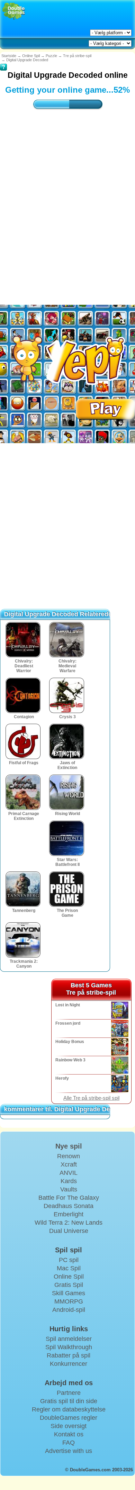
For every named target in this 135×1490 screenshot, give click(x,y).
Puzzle (51, 56)
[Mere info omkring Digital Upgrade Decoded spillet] (3, 62)
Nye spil (68, 1146)
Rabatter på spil (68, 1355)
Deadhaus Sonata (68, 1206)
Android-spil (68, 1309)
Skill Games (68, 1293)
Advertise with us (68, 1450)
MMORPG (68, 1301)
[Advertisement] (67, 200)
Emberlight (68, 1214)
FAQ (68, 1442)
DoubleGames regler (68, 1417)
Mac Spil (69, 1268)
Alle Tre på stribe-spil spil (91, 1098)
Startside (8, 56)
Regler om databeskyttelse (69, 1409)
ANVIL (69, 1172)
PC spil (69, 1259)
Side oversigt (69, 1426)
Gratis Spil (68, 1284)
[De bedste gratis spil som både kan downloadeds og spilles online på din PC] (13, 11)
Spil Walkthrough (68, 1347)
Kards (69, 1181)
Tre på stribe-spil (77, 56)
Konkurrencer (68, 1363)
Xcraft (69, 1164)
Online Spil (31, 56)
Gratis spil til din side (68, 1401)
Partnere (69, 1392)
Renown (68, 1156)
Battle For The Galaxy (68, 1197)
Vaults (68, 1189)
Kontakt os (68, 1434)
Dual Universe (68, 1230)
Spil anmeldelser (69, 1338)
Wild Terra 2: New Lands (68, 1222)
